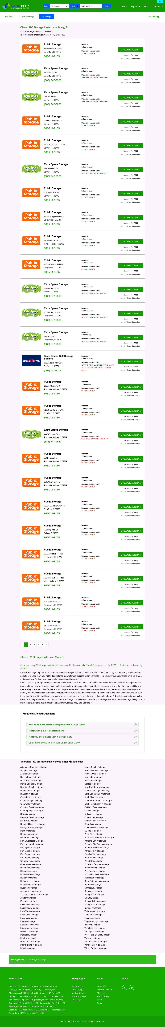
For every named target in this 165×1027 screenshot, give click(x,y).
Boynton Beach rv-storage (32, 787)
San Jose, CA (45, 1003)
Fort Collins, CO (58, 1003)
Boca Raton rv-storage (30, 780)
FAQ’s (99, 999)
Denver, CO (25, 986)
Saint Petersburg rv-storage (96, 881)
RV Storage (46, 17)
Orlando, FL (25, 1006)
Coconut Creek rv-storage (32, 807)
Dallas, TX (37, 996)
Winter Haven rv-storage (95, 941)
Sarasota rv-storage (93, 888)
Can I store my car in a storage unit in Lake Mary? (54, 742)
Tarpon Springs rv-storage (96, 921)
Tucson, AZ (14, 1003)
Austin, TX (39, 989)
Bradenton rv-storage (30, 790)
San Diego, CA (26, 996)
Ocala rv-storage (92, 811)
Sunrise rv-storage (92, 908)
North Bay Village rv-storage (97, 790)
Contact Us (158, 6)
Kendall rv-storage (28, 901)
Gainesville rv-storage (30, 861)
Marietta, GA (29, 1013)
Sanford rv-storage (92, 884)
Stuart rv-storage (92, 898)
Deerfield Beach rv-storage (32, 824)
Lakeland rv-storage (29, 915)
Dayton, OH (48, 996)
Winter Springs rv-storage (96, 948)
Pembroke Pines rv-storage (96, 847)
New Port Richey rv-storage (97, 787)
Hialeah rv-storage (28, 871)
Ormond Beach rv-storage (96, 827)
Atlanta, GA (37, 986)
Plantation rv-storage (93, 858)
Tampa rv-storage (92, 918)
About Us (101, 993)
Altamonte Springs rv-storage (33, 767)
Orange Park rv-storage (95, 821)
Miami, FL (40, 1013)
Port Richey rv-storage (94, 871)
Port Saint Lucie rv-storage (96, 874)
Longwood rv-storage (30, 928)
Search (106, 6)
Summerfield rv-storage (95, 901)
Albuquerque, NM (16, 993)
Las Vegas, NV (15, 989)
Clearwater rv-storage (30, 804)
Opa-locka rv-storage (94, 817)
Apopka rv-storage (28, 770)
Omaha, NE (29, 999)
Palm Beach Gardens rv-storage (99, 837)
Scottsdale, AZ (15, 1009)
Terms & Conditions (105, 989)
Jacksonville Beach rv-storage (34, 894)
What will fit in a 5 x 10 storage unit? (46, 730)
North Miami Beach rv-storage (98, 801)
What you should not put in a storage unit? (50, 736)
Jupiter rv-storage (28, 898)
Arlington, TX (28, 989)
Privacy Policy (103, 996)
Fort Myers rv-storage (30, 847)
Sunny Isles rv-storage (94, 905)
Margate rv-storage (29, 935)
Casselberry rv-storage (30, 797)
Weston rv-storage (92, 938)
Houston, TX (14, 986)
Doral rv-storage (27, 831)
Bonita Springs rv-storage (32, 784)
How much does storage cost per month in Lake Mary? (56, 724)
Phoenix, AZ (37, 1006)
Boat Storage (78, 989)
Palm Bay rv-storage (93, 834)
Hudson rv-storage (28, 888)
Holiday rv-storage (28, 878)
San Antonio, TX (16, 999)
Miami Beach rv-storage (95, 767)
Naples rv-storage (92, 784)
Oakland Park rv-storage (95, 807)
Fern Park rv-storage (29, 837)
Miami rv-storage (28, 948)
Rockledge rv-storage (94, 878)
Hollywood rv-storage (30, 881)
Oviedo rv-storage (92, 831)
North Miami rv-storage (94, 797)
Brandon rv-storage (29, 794)
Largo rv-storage (27, 921)
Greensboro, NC (16, 1013)
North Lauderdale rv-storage (97, 794)
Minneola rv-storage (93, 777)
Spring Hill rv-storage (94, 894)
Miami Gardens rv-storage (96, 770)
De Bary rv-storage (29, 821)
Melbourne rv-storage (30, 941)
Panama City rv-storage (95, 841)
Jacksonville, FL (30, 1009)
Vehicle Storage (28, 17)
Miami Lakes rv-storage (95, 774)
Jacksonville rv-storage (30, 891)
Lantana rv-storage (29, 918)
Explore (135, 6)
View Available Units (131, 50)
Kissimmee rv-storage (30, 905)
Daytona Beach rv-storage (32, 817)
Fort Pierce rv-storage (30, 854)
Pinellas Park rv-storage (95, 854)
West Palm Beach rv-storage (97, 935)
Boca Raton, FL (31, 993)
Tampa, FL (39, 999)
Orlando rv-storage (92, 824)
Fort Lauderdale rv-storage (32, 841)
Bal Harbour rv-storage (30, 777)
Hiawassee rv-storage (30, 874)
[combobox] (59, 6)
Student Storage (79, 996)
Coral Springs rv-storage (31, 811)
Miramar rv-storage (93, 780)
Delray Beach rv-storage (31, 827)
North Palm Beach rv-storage (97, 804)
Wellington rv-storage (94, 931)
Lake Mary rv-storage (30, 908)
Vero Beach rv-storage (94, 928)
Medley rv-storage (28, 938)
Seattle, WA (14, 1006)
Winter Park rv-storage (94, 945)
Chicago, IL (14, 996)
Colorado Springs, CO (29, 1003)
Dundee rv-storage (28, 834)
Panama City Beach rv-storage (98, 844)
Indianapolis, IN (58, 1009)
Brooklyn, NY (45, 993)
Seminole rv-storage (93, 891)
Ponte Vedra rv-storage (94, 868)
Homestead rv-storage (30, 884)
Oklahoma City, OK (53, 999)
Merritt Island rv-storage (31, 945)
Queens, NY (59, 996)
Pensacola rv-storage (94, 851)
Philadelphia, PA (50, 986)
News (146, 6)
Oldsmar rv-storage (93, 814)
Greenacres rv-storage (30, 864)
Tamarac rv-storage (93, 915)
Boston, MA (50, 989)
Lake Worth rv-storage (30, 911)
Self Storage (9, 17)
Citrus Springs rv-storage (31, 801)
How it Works (103, 986)
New (160, 1)
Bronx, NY (56, 993)
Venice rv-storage (92, 925)
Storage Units (17, 959)
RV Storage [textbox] (59, 6)
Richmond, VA (49, 1006)
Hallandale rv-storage (30, 868)
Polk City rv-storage (93, 861)
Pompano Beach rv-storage (96, 864)
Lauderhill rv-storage (29, 925)
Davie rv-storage (27, 814)
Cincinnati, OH (44, 1009)
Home (124, 6)
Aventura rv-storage (29, 774)
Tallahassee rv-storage (94, 911)
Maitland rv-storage (29, 931)
